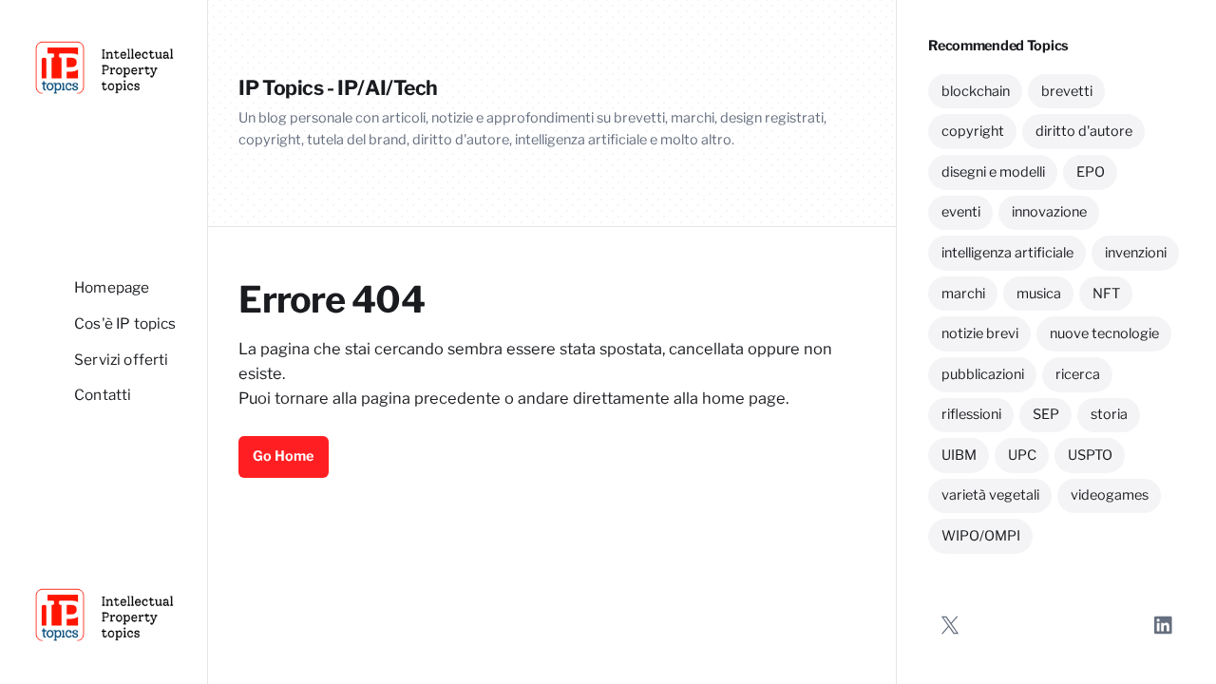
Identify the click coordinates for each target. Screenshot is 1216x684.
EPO (1090, 171)
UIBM (959, 455)
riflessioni (971, 414)
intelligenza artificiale (1007, 252)
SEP (1046, 414)
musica (1038, 293)
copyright (972, 131)
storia (1109, 414)
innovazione (1049, 211)
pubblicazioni (982, 374)
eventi (960, 211)
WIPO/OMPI (980, 535)
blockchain (975, 91)
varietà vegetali (990, 495)
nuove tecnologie (1104, 333)
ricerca (1077, 374)
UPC (1022, 455)
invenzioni (1136, 252)
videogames (1110, 495)
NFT (1106, 293)
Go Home (283, 456)
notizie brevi (979, 333)
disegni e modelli (993, 171)
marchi (963, 293)
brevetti (1066, 91)
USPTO (1090, 455)
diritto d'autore (1084, 131)
